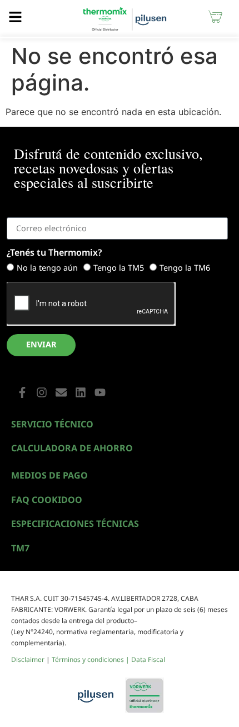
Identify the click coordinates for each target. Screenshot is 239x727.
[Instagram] (41, 392)
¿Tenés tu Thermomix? (54, 253)
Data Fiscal (148, 659)
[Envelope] (61, 392)
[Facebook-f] (22, 392)
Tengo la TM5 (118, 267)
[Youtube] (100, 392)
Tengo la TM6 (185, 267)
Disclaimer (27, 659)
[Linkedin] (80, 392)
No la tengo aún (47, 267)
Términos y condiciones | (91, 659)
